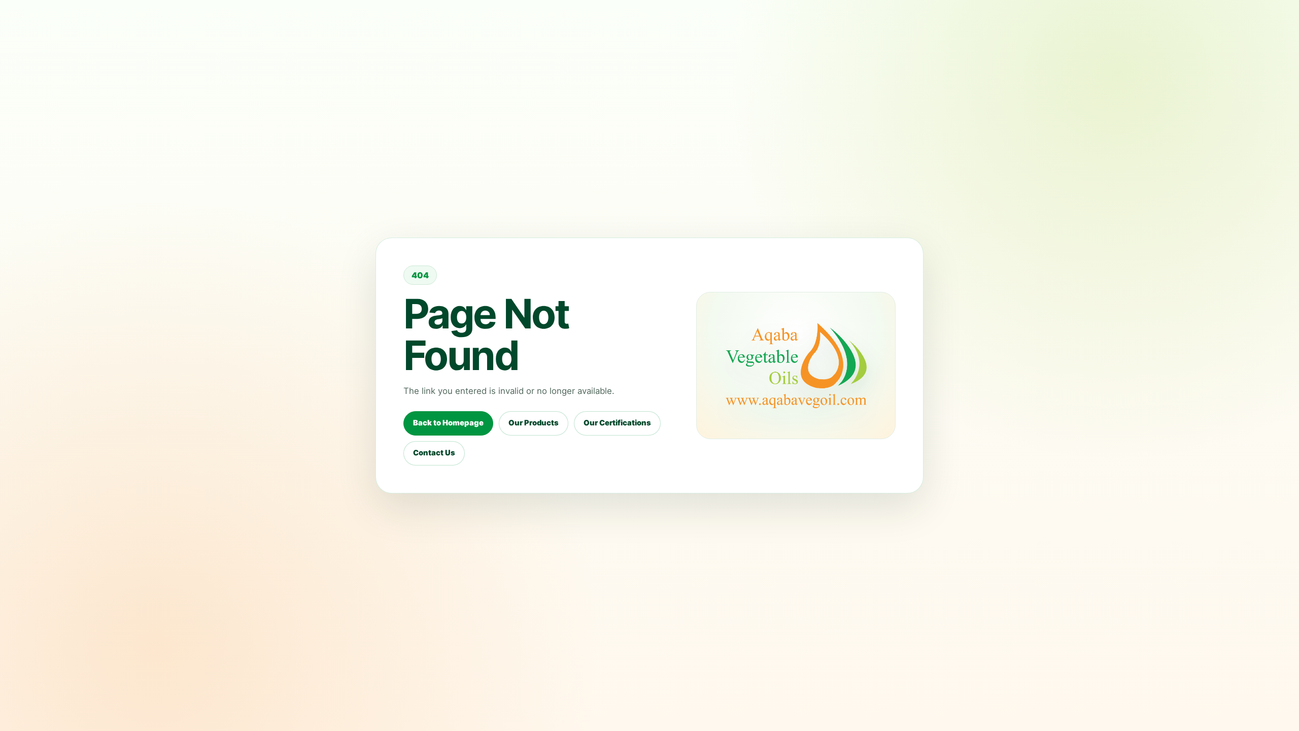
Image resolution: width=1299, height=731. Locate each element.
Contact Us (434, 452)
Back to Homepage (448, 422)
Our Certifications (617, 422)
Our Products (533, 422)
